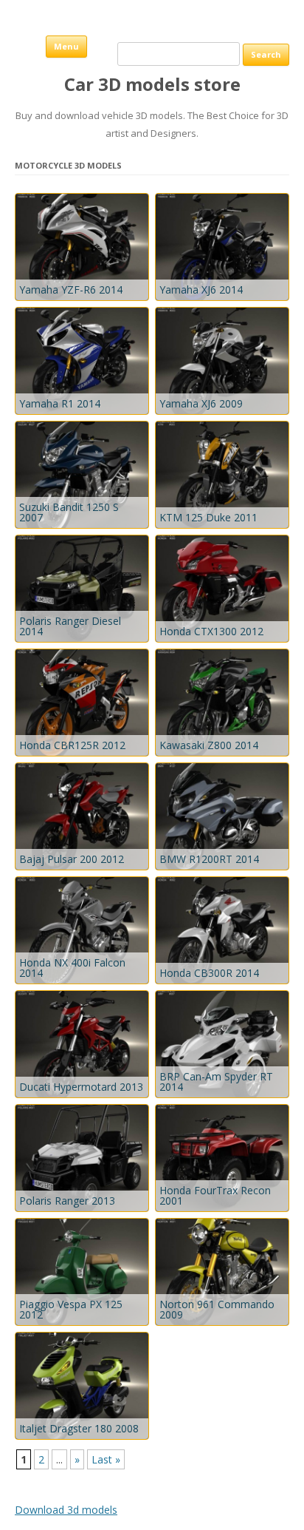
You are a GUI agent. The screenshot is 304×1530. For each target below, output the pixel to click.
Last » (105, 1459)
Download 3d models (66, 1510)
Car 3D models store (152, 84)
